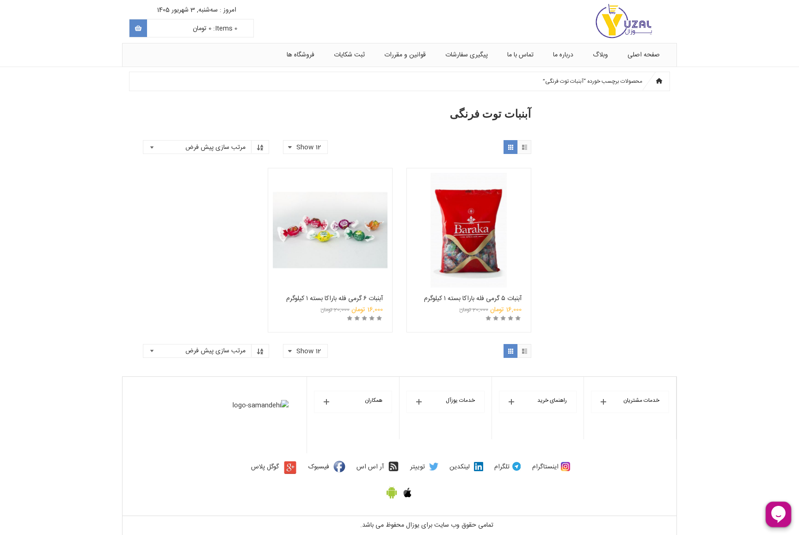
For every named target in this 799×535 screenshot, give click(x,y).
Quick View (469, 217)
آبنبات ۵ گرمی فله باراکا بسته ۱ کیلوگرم (473, 298)
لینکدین (459, 467)
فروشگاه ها (300, 55)
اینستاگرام (545, 467)
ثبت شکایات (349, 55)
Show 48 (309, 444)
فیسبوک (318, 467)
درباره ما (563, 55)
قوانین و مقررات (405, 55)
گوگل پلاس (265, 467)
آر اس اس (370, 467)
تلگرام (502, 467)
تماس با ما (520, 55)
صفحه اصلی (643, 55)
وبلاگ (600, 55)
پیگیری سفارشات (466, 55)
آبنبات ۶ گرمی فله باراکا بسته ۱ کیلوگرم (334, 298)
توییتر (417, 467)
